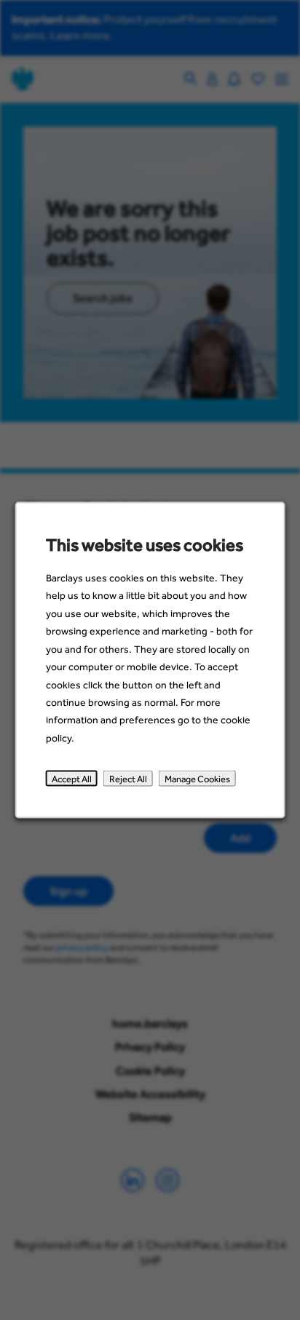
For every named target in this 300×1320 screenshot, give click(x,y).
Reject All (128, 778)
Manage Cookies (197, 778)
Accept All (72, 778)
